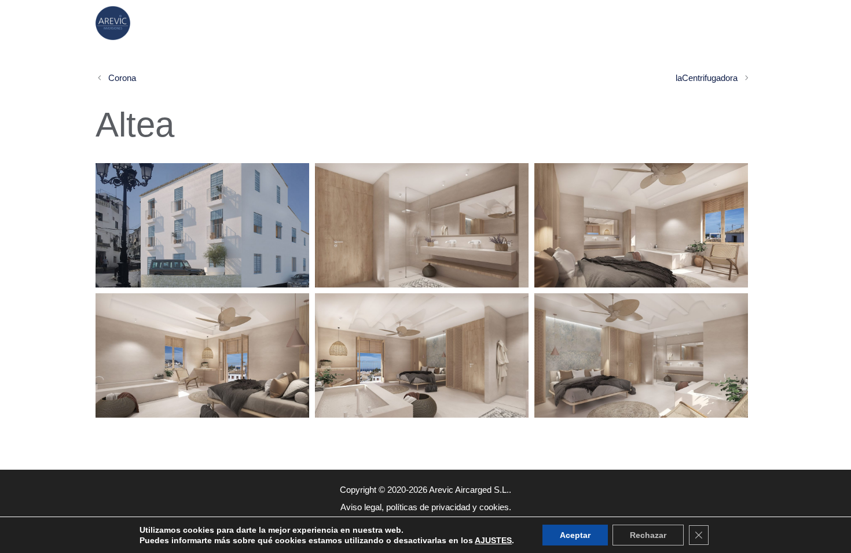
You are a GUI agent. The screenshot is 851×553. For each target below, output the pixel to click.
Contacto (707, 23)
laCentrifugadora (707, 78)
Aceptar (575, 535)
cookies (494, 507)
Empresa (615, 23)
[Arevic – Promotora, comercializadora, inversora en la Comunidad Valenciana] (116, 23)
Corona (122, 78)
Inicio (432, 23)
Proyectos (519, 23)
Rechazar (648, 535)
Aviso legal (361, 507)
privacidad (450, 507)
